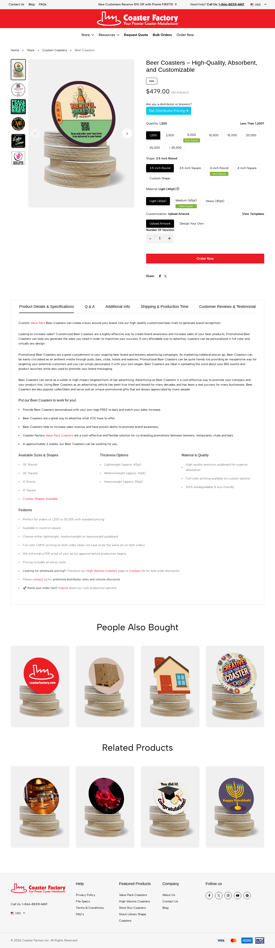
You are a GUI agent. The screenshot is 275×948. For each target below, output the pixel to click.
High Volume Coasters (101, 571)
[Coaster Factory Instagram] (228, 895)
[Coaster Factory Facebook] (209, 895)
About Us (168, 895)
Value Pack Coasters (59, 435)
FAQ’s (80, 914)
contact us (40, 579)
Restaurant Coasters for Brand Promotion (147, 4)
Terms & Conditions (90, 908)
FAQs (42, 4)
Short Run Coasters (132, 908)
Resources (107, 35)
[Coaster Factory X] (218, 895)
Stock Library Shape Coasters (132, 917)
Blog (32, 4)
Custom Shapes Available (40, 499)
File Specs (83, 901)
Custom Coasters (54, 50)
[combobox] (258, 4)
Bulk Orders (162, 35)
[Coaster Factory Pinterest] (247, 895)
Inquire (63, 588)
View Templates (253, 214)
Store (85, 35)
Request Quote (136, 35)
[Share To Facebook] (160, 276)
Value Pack (38, 323)
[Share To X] (165, 276)
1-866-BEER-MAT (231, 4)
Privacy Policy (85, 895)
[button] (127, 133)
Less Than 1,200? (252, 123)
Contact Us (16, 4)
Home (15, 50)
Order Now (185, 35)
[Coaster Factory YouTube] (237, 895)
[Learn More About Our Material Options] (177, 189)
